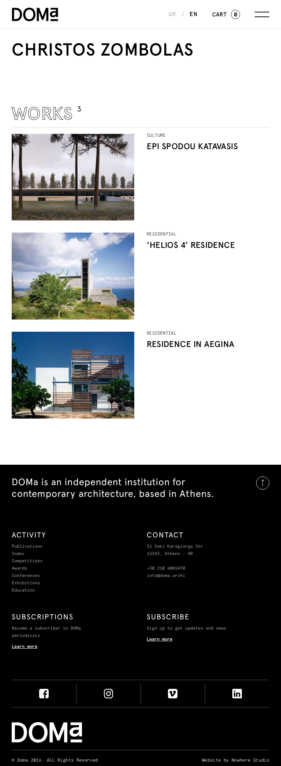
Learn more (24, 647)
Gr (172, 14)
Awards (19, 568)
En (194, 14)
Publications (27, 546)
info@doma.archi (166, 576)
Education (23, 590)
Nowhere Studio (250, 760)
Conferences (26, 576)
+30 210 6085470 (166, 568)
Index (18, 554)
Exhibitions (26, 583)
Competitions (27, 561)
